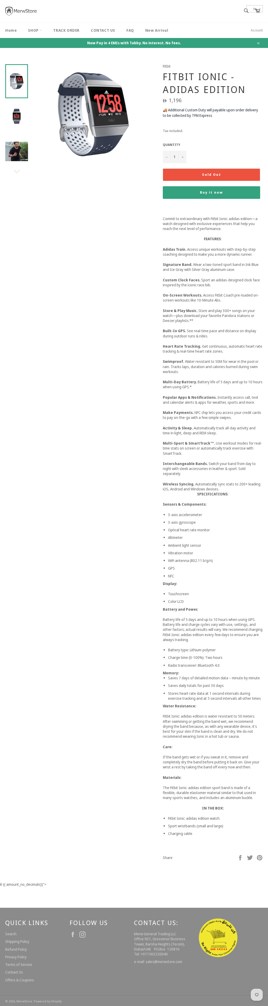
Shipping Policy (17, 941)
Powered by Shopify (48, 1001)
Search (10, 933)
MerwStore (24, 1001)
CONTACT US (103, 30)
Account (257, 30)
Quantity (171, 145)
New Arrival (156, 30)
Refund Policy (16, 949)
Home (11, 30)
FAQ (130, 30)
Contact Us (14, 972)
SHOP (34, 30)
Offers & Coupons (19, 979)
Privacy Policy (16, 956)
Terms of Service (18, 964)
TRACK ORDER (66, 30)
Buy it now (211, 192)
